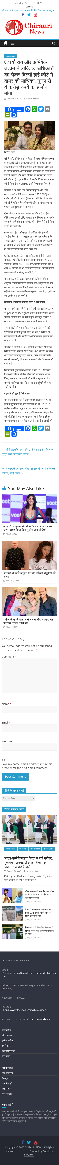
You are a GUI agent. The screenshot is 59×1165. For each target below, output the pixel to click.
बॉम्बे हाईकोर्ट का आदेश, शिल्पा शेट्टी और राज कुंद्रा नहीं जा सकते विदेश (27, 451)
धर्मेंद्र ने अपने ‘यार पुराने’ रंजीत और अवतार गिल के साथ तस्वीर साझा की (28, 621)
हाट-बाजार (6, 1056)
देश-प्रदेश (22, 848)
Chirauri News (32, 98)
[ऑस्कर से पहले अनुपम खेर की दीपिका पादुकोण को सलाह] (29, 542)
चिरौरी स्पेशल (10, 848)
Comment (9, 656)
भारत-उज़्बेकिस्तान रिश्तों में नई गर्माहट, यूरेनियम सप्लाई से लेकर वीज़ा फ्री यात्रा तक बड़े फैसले (28, 862)
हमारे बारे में (6, 1030)
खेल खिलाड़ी (7, 1083)
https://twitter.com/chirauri (33, 1019)
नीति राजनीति (35, 848)
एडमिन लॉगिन (7, 1040)
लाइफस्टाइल (10, 56)
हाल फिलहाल (48, 848)
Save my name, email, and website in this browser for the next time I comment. (27, 766)
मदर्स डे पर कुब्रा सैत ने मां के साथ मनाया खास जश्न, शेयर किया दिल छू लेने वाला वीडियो (27, 528)
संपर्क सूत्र (6, 1045)
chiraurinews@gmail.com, (19, 973)
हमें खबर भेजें (7, 1035)
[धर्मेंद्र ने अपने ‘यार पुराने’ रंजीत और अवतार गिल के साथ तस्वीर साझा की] (29, 589)
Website (7, 741)
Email (6, 722)
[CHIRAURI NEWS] (5, 43)
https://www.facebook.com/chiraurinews (25, 1009)
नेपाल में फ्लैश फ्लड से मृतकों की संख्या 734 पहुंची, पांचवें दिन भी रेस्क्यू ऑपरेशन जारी (38, 912)
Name (6, 704)
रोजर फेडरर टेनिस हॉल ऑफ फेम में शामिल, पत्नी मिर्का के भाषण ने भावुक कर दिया (39, 930)
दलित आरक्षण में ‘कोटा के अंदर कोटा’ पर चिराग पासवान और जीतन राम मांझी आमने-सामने (39, 894)
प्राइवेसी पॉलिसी (8, 1050)
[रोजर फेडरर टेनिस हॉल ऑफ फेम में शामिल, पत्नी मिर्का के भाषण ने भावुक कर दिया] (12, 926)
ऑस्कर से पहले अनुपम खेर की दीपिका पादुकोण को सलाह (29, 574)
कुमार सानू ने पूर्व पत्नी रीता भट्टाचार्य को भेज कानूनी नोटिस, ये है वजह (29, 470)
